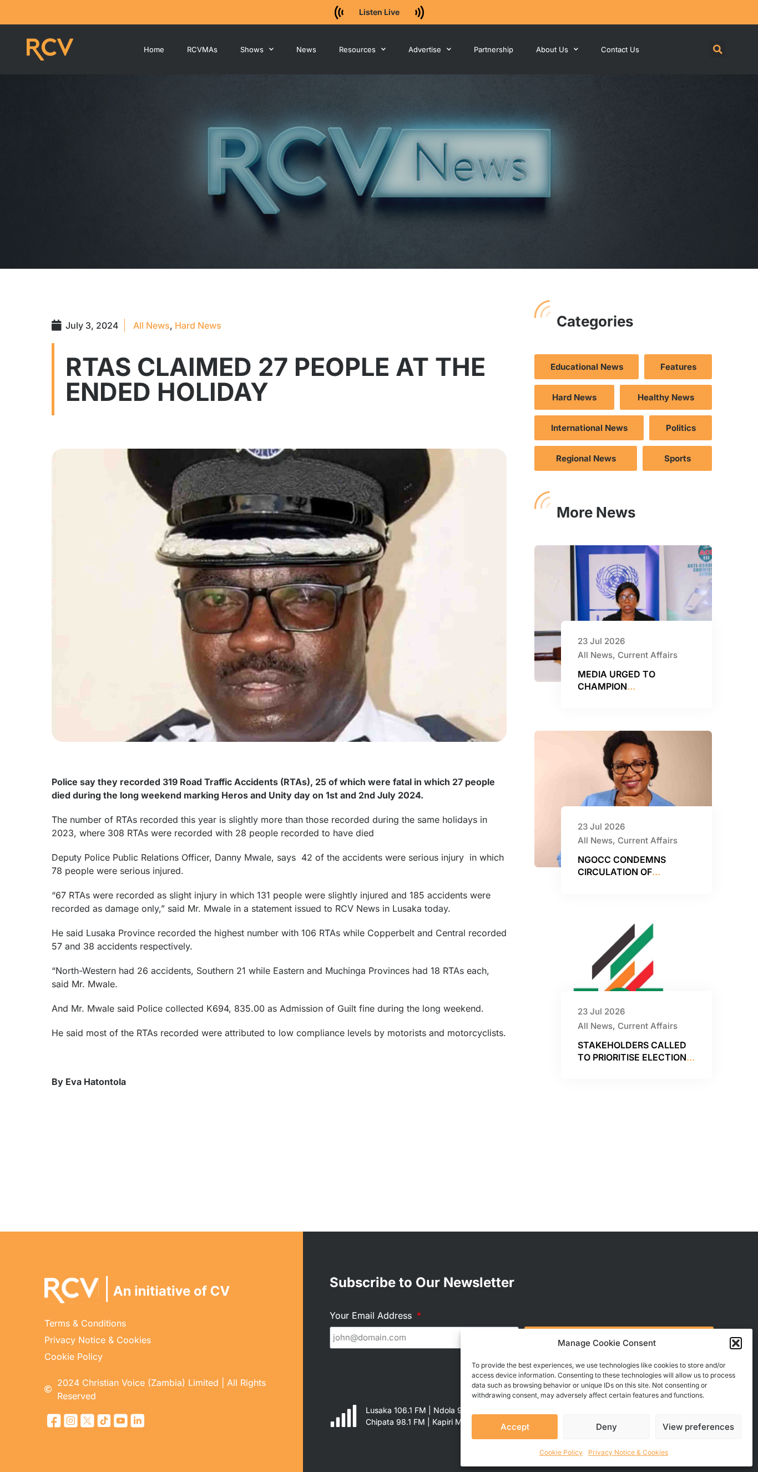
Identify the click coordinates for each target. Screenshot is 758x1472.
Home (154, 49)
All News (151, 325)
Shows (252, 49)
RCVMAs (202, 49)
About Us (552, 49)
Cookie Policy (561, 1452)
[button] (735, 1343)
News (306, 49)
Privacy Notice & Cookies (628, 1452)
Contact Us (620, 49)
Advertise (424, 49)
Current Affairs (648, 655)
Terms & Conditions (85, 1323)
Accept (515, 1426)
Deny (606, 1426)
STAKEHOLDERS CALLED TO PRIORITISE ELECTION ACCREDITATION (632, 1057)
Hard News (198, 325)
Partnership (493, 49)
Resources (357, 49)
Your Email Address (372, 1315)
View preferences (698, 1426)
